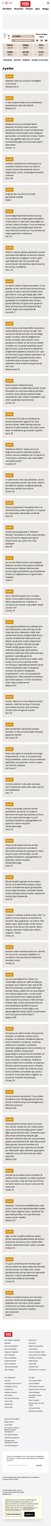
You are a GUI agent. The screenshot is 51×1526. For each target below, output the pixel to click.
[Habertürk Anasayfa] (25, 3)
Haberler (7, 1343)
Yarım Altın (8, 1407)
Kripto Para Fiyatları (36, 1346)
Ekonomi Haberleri (11, 1346)
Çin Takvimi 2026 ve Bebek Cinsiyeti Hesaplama (11, 1430)
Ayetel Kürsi (8, 1389)
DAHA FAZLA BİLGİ (13, 1514)
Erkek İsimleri (9, 1422)
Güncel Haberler (10, 1349)
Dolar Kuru (32, 1340)
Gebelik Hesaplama (11, 1438)
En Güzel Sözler (34, 1408)
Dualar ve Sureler (40, 60)
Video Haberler (34, 1392)
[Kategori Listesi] (48, 3)
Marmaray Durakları (12, 1419)
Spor (37, 8)
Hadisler (26, 60)
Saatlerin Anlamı (10, 1392)
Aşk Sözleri (8, 1395)
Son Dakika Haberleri (12, 1340)
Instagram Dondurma (12, 1383)
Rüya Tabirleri (34, 1400)
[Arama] (3, 3)
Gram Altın (8, 1401)
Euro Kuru (32, 1343)
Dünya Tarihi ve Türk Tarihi (36, 1404)
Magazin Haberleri (11, 1352)
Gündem (7, 8)
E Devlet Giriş (33, 1367)
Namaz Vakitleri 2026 (37, 1352)
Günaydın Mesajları (11, 1398)
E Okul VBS (32, 1364)
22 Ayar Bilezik (34, 1383)
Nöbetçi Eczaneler (35, 1358)
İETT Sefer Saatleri (11, 1435)
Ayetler (17, 60)
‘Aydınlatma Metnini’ (12, 1510)
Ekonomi (18, 8)
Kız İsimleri (8, 1425)
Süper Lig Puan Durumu (37, 1389)
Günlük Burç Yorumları (37, 1370)
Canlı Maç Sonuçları (36, 1386)
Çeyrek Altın (8, 1404)
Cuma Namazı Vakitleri (37, 1355)
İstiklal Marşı (33, 1361)
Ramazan (7, 60)
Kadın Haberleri (10, 1364)
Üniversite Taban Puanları (35, 1396)
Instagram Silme (10, 1386)
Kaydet (39, 1465)
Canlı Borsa (33, 1349)
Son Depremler (9, 1378)
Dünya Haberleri (10, 1358)
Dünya (29, 8)
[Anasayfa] (8, 1334)
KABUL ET (29, 1514)
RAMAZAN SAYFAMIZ (23, 40)
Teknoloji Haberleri (11, 1367)
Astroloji (7, 1380)
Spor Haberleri (9, 1355)
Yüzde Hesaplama (11, 1445)
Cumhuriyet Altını (35, 1380)
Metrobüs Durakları (36, 1411)
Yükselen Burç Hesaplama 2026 (11, 1442)
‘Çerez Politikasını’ (28, 1508)
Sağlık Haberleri (10, 1361)
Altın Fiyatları (9, 1370)
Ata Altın (32, 1378)
